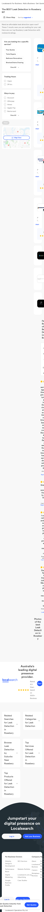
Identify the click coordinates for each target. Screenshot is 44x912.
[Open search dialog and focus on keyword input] (4, 10)
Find (14, 17)
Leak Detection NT (22, 450)
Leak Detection (23, 17)
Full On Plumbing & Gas (22, 429)
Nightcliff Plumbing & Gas (22, 407)
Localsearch (5, 17)
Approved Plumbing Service (22, 391)
